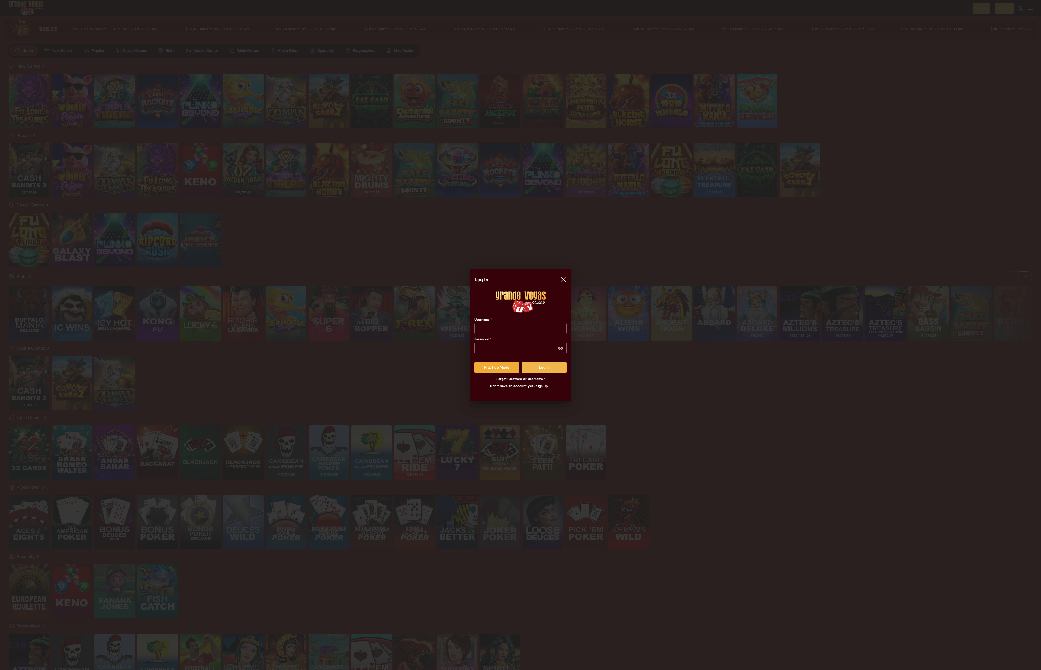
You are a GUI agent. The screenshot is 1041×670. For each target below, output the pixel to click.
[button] (560, 348)
